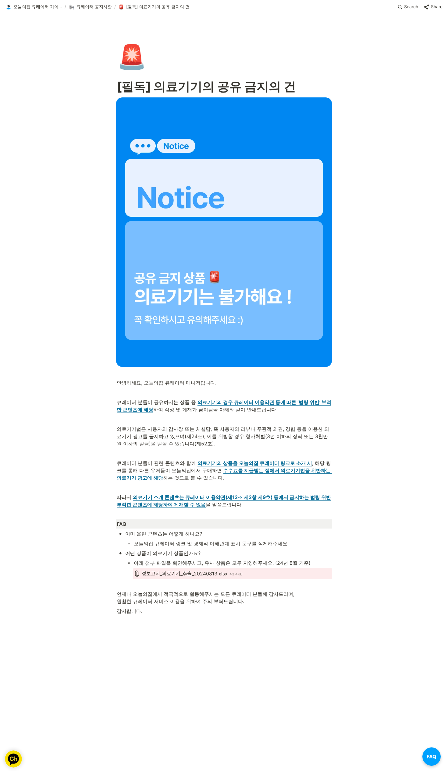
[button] (34, 7)
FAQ (431, 757)
